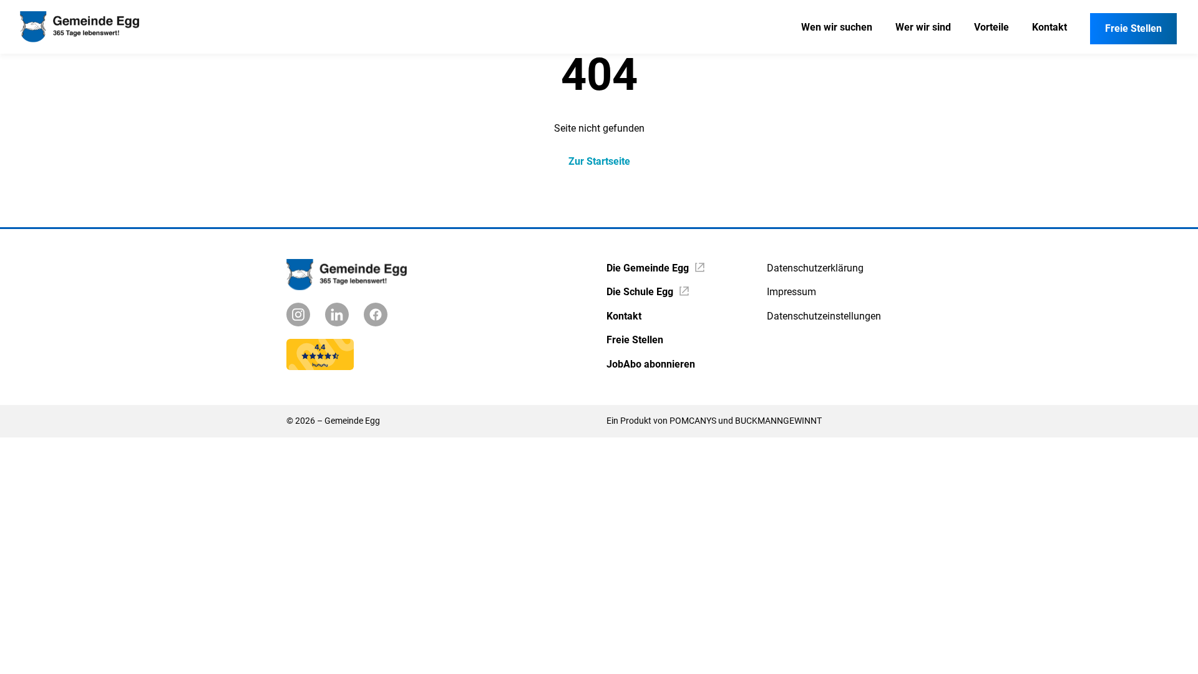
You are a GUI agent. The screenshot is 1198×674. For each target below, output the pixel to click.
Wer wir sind (923, 27)
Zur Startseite (599, 161)
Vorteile (991, 27)
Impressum (791, 292)
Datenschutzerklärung (815, 268)
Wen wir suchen (836, 27)
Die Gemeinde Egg (647, 268)
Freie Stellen (1133, 28)
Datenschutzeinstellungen (824, 316)
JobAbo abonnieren (650, 364)
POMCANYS (693, 421)
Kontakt (1049, 27)
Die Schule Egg (639, 292)
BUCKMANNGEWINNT (778, 421)
